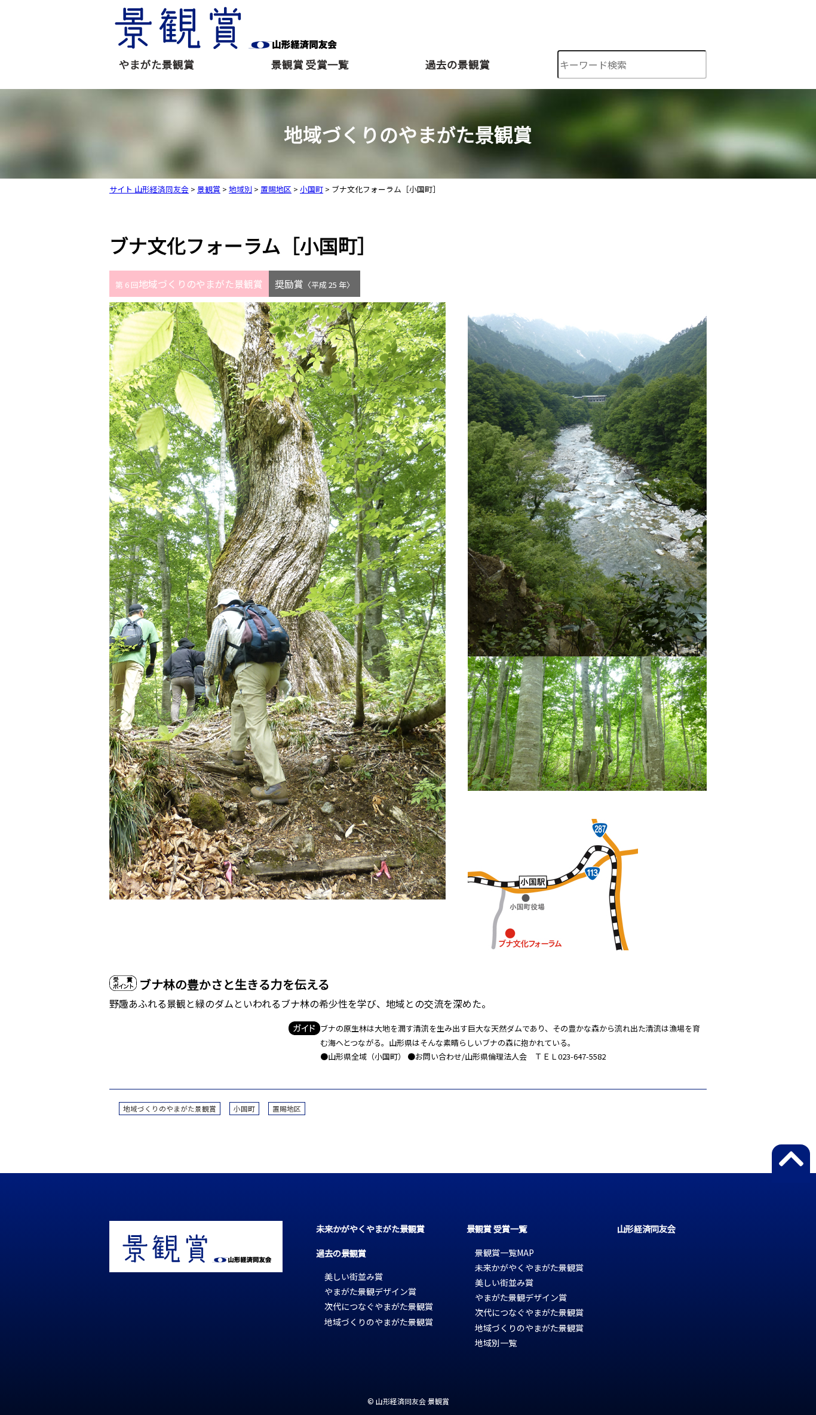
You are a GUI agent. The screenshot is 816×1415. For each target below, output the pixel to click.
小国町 (244, 1108)
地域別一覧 (496, 1343)
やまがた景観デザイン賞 (370, 1291)
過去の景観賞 (457, 64)
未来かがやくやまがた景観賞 (370, 1228)
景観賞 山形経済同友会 (224, 25)
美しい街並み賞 (353, 1276)
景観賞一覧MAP (504, 1253)
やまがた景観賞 (156, 64)
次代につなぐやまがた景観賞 (378, 1306)
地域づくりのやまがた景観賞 (169, 1108)
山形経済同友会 (646, 1228)
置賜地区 (286, 1108)
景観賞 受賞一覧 (310, 64)
